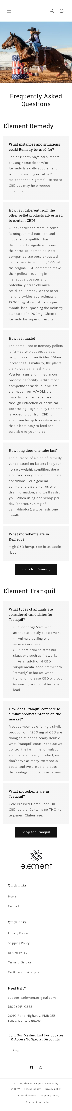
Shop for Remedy (36, 569)
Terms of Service (20, 962)
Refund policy (32, 1089)
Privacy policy (53, 1089)
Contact (13, 906)
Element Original (34, 1083)
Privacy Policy (18, 933)
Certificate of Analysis (23, 972)
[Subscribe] (59, 1051)
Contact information (38, 1102)
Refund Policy (18, 953)
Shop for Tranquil (36, 832)
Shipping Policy (19, 943)
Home (12, 896)
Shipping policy (49, 1095)
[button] (9, 10)
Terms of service (26, 1095)
